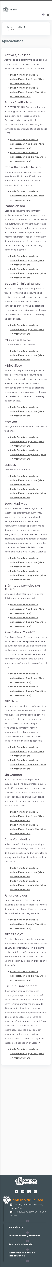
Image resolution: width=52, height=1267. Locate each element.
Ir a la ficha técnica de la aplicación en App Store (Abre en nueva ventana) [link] (27, 79)
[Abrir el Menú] (48, 15)
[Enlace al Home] (43, 15)
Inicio (9, 27)
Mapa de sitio (16, 1227)
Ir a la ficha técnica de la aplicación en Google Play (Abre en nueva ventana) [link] (28, 92)
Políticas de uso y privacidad (24, 1235)
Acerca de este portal (21, 1244)
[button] (27, 1221)
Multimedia (21, 27)
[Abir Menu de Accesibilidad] (7, 1200)
